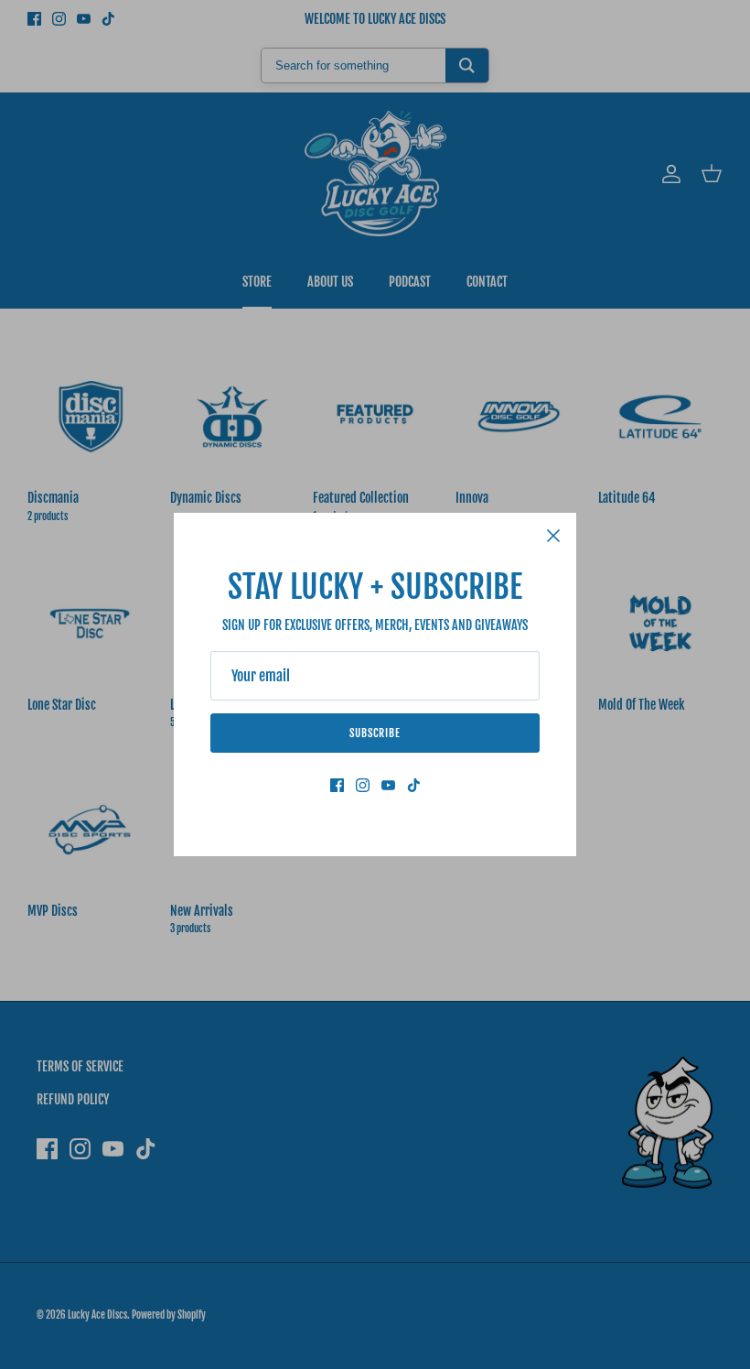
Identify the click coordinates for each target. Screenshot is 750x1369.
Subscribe (375, 733)
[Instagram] (363, 785)
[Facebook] (337, 785)
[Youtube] (388, 785)
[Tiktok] (414, 785)
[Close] (553, 536)
